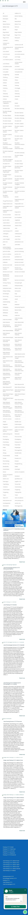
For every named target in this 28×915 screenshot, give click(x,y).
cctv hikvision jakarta (8, 59)
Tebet (16, 495)
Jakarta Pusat (18, 223)
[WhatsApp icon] (5, 909)
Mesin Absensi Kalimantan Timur (7, 369)
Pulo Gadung (6, 461)
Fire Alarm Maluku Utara (19, 156)
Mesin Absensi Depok (8, 337)
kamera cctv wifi (19, 276)
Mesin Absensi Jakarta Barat (6, 345)
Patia (4, 447)
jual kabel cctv (18, 256)
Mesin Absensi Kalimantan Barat (19, 361)
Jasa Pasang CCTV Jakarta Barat (11, 864)
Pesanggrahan (18, 450)
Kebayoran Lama (7, 288)
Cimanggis (17, 88)
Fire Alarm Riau (18, 176)
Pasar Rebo (17, 444)
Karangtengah (18, 282)
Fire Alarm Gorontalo (8, 123)
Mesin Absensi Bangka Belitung (7, 325)
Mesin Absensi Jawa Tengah (19, 357)
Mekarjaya (5, 312)
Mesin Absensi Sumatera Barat (7, 411)
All (3, 13)
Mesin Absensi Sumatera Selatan (19, 411)
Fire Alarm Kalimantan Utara (19, 147)
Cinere (4, 91)
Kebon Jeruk (18, 288)
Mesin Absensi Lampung (18, 374)
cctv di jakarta (18, 51)
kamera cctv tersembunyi (6, 275)
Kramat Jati (18, 296)
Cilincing (17, 85)
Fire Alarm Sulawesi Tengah (7, 183)
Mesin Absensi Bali (19, 322)
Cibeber (17, 77)
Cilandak (17, 82)
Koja (16, 293)
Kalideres (5, 262)
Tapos (4, 495)
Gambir (16, 197)
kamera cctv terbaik (20, 271)
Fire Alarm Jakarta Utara (7, 135)
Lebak (16, 299)
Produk (16, 455)
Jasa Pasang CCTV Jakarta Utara (11, 866)
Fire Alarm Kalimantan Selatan (19, 143)
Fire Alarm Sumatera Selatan (8, 192)
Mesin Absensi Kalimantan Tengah (19, 365)
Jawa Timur (17, 239)
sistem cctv (6, 478)
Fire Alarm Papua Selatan (19, 171)
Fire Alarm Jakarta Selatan (7, 131)
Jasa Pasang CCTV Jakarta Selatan (11, 868)
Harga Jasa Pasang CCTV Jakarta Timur (13, 760)
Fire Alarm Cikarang (19, 118)
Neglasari (5, 424)
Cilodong (5, 88)
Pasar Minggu (6, 444)
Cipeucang (5, 96)
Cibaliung (5, 77)
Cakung (17, 40)
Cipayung (5, 93)
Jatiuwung (5, 236)
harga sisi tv (18, 212)
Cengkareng (6, 74)
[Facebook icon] (8, 909)
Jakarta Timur (18, 225)
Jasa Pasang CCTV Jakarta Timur (11, 862)
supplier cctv (18, 481)
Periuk (4, 450)
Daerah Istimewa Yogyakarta (7, 102)
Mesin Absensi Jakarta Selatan (7, 349)
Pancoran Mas (18, 436)
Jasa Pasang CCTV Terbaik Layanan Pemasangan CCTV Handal (12, 683)
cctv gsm (5, 57)
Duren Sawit (6, 106)
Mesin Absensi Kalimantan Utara (19, 369)
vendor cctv (18, 503)
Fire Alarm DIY (18, 121)
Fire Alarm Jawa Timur (18, 139)
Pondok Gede (18, 453)
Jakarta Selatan (7, 225)
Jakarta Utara (6, 228)
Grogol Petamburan (8, 201)
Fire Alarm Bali (6, 108)
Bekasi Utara (6, 27)
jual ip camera (6, 256)
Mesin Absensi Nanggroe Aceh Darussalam (7, 383)
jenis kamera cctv (19, 241)
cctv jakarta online (7, 66)
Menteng (5, 315)
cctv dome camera (19, 54)
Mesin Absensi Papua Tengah (8, 398)
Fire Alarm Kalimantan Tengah (8, 147)
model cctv (17, 419)
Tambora (5, 487)
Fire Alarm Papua (19, 163)
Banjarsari (5, 16)
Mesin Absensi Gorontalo (6, 340)
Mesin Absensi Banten (18, 325)
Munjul (4, 421)
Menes (16, 312)
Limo (16, 302)
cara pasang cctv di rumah (8, 48)
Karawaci (5, 285)
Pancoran (5, 436)
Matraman (5, 310)
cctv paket (5, 72)
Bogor (16, 29)
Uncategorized (6, 503)
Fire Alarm (17, 106)
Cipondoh (17, 96)
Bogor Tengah (6, 35)
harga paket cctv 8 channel (7, 211)
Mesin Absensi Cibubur (6, 334)
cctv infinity (17, 59)
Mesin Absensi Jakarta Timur (18, 349)
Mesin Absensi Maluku (6, 378)
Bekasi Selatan (6, 24)
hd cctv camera (7, 214)
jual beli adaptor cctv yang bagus (7, 248)
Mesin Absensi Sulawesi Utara (18, 407)
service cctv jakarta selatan (8, 475)
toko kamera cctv (7, 500)
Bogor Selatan (18, 32)
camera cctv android (6, 44)
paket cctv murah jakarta (19, 430)
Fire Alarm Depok (7, 121)
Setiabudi (17, 476)
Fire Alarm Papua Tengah (7, 175)
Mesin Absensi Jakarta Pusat (18, 345)
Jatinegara (5, 233)
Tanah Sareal (6, 489)
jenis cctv (5, 241)
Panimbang (6, 442)
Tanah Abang (18, 487)
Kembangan (6, 293)
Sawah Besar (6, 469)
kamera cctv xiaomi (19, 280)
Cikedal (5, 82)
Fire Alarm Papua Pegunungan (7, 171)
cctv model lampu (19, 69)
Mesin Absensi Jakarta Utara (6, 353)
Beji (15, 18)
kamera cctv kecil (19, 262)
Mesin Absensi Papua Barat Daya (20, 390)
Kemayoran (17, 291)
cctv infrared (6, 63)
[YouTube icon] (15, 909)
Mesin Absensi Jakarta (18, 340)
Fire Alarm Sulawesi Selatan (19, 179)
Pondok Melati (6, 455)
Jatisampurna (18, 233)
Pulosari (17, 461)
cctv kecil (17, 66)
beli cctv (17, 27)
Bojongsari (17, 37)
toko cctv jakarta (19, 497)
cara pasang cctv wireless (19, 48)
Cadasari (5, 40)
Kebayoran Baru (19, 285)
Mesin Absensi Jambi (20, 354)
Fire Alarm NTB (18, 161)
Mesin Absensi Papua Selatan (20, 394)
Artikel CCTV (18, 13)
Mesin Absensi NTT (7, 387)
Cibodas (5, 80)
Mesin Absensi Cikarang (18, 334)
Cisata (16, 99)
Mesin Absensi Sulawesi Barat (6, 403)
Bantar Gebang (18, 16)
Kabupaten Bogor (19, 259)
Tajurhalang (6, 484)
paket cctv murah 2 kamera (7, 430)
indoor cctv (17, 214)
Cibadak (17, 74)
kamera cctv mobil (7, 265)
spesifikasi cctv (18, 478)
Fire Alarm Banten (19, 112)
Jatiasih (17, 231)
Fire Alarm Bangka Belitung (7, 112)
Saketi (16, 466)
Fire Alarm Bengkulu (19, 115)
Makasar (5, 304)
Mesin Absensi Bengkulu (18, 329)
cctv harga (17, 57)
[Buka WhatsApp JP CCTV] (25, 912)
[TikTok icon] (22, 909)
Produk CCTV (18, 458)
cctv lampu (5, 69)
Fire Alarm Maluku (7, 156)
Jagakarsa (17, 220)
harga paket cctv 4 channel (19, 207)
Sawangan (17, 469)
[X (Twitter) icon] (12, 909)
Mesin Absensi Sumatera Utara (7, 415)
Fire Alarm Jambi (19, 136)
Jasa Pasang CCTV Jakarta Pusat (11, 860)
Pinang (4, 453)
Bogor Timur (18, 35)
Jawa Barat (17, 236)
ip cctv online (6, 220)
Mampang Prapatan (20, 307)
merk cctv (17, 315)
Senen (4, 472)
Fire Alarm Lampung (19, 152)
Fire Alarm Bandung (19, 108)
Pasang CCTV (18, 442)
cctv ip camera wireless (18, 63)
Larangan (5, 299)
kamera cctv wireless (6, 279)
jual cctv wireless (7, 254)
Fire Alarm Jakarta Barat (7, 127)
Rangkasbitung (18, 463)
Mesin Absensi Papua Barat (8, 390)
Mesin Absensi (6, 322)
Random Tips (6, 463)
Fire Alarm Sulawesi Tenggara (19, 183)
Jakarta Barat (6, 223)
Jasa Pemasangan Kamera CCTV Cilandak (13, 645)
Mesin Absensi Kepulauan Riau (6, 374)
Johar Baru (17, 244)
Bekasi (4, 21)
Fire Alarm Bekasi (7, 115)
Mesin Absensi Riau (19, 399)
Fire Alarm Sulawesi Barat (7, 179)
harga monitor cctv (7, 203)
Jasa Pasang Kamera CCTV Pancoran (12, 721)
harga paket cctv (19, 203)
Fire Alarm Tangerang (5, 196)
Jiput (4, 244)
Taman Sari (17, 484)
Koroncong (5, 296)
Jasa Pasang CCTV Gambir (10, 605)
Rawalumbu (6, 466)
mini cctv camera (7, 419)
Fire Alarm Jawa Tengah (7, 139)
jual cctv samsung (19, 251)
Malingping (5, 307)
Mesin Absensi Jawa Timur (8, 361)
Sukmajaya (5, 481)
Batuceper (5, 18)
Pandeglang (6, 439)
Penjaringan (18, 447)
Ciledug (5, 85)
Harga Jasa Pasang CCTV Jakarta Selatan (13, 797)
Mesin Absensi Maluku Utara (18, 378)
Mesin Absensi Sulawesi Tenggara (7, 407)
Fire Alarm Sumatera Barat (20, 187)
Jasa (16, 228)
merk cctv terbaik (7, 319)
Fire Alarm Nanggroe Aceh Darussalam (8, 160)
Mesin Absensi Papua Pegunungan (8, 394)
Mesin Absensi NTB (19, 384)
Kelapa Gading (6, 291)
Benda (4, 29)
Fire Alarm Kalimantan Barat (7, 143)
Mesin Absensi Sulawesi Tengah (19, 403)
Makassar (17, 304)
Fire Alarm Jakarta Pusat (19, 127)
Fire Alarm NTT (6, 163)
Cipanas (17, 91)
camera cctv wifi (19, 44)
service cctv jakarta (19, 472)
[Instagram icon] (19, 909)
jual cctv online (6, 251)
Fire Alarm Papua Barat (7, 167)
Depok (16, 103)
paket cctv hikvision (19, 427)
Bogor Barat (6, 32)
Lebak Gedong (6, 302)
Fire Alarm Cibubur (7, 118)
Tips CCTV (5, 497)
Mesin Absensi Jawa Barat (8, 357)
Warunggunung (18, 506)
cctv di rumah (6, 54)
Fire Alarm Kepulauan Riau (8, 152)
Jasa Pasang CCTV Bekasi (9, 870)
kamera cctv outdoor (6, 268)
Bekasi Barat (18, 21)
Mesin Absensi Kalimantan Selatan (8, 365)
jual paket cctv (6, 259)
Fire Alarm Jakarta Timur (19, 131)
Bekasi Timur (18, 24)
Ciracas (5, 99)
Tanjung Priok (18, 492)
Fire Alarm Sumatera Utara (20, 192)
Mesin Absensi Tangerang (18, 415)
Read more (22, 562)
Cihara (16, 80)
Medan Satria (18, 310)
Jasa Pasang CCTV (7, 231)
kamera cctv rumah (8, 271)
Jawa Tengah (6, 239)
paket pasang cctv (7, 434)
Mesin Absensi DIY (19, 337)
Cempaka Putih (18, 72)
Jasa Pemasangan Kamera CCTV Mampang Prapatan (11, 568)
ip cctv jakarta (18, 217)
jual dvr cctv (18, 254)
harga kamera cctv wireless (19, 200)
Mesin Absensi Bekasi (8, 330)
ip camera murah (7, 217)
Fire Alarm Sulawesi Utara (7, 187)
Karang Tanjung (7, 282)
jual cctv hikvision (19, 248)
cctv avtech (6, 51)
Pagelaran (5, 427)
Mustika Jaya (18, 421)
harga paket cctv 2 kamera (7, 207)
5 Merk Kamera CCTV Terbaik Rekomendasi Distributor (13, 529)
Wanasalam (6, 506)
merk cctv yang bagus (18, 318)
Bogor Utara (6, 37)
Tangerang (17, 489)
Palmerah (17, 434)
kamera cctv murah (19, 265)
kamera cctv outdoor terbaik (18, 268)
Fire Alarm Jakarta (19, 123)
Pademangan (18, 424)
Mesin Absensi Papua (20, 387)
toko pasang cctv (19, 500)
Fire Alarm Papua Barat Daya (19, 167)
